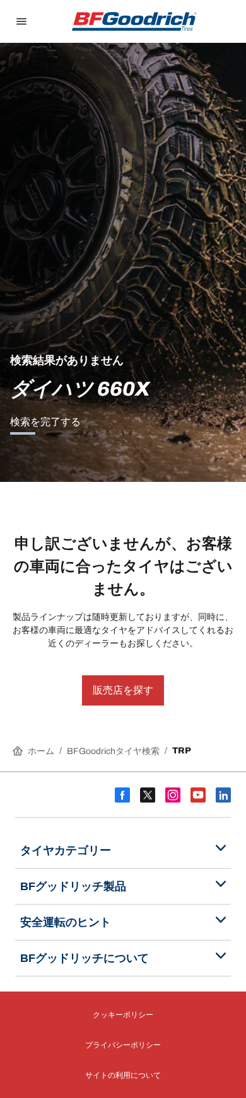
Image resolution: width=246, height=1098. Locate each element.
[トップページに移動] (134, 21)
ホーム (41, 751)
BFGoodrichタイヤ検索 (113, 751)
